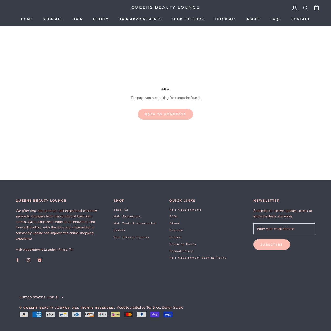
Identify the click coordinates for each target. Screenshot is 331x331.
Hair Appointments (140, 19)
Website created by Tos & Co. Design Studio (150, 307)
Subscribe (271, 244)
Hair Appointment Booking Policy (198, 258)
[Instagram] (28, 260)
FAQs (275, 19)
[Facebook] (17, 260)
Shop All (53, 19)
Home (27, 19)
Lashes (119, 230)
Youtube (176, 230)
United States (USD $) (39, 297)
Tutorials (225, 19)
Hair (78, 19)
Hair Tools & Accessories (135, 223)
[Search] (305, 7)
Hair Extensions (127, 216)
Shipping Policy (183, 244)
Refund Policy (181, 251)
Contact (300, 19)
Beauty (101, 19)
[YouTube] (39, 260)
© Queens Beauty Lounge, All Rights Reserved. (68, 307)
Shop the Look (188, 19)
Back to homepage (165, 114)
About (253, 19)
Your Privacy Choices (132, 237)
